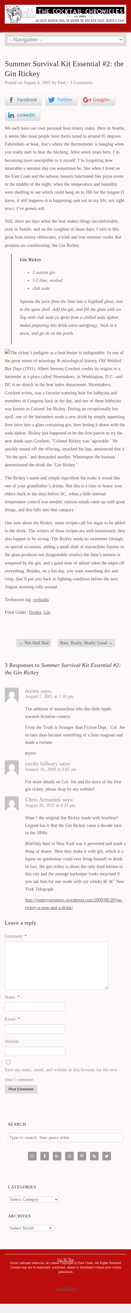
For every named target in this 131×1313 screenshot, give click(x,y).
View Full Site (65, 1289)
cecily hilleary (41, 763)
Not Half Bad (34, 643)
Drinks (35, 612)
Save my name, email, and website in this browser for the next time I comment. (61, 1074)
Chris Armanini (43, 799)
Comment (16, 936)
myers (32, 691)
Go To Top (66, 1260)
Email (12, 1019)
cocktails (41, 599)
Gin (47, 612)
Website (12, 1041)
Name (12, 997)
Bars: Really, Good (86, 643)
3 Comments (81, 82)
